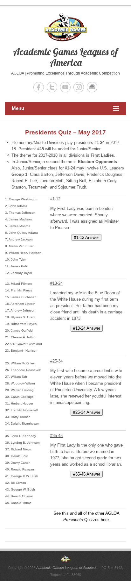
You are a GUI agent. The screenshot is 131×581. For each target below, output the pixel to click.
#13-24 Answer (86, 328)
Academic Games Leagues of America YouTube (65, 87)
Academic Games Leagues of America (65, 57)
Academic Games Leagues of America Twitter (52, 87)
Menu (18, 108)
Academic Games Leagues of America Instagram (78, 87)
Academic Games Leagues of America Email (92, 87)
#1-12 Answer (86, 237)
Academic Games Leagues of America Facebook (38, 87)
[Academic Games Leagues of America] (65, 559)
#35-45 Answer (86, 474)
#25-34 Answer (86, 412)
